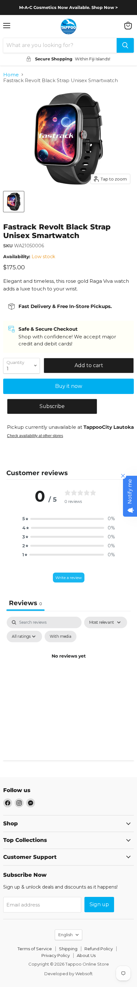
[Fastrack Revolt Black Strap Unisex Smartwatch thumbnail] (14, 201)
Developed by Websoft (68, 973)
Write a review (68, 577)
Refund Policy (98, 948)
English (65, 934)
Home (11, 74)
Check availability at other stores (35, 436)
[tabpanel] (68, 670)
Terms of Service (35, 948)
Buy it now (68, 386)
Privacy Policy (55, 955)
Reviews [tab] (25, 603)
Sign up (99, 904)
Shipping (68, 948)
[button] (68, 518)
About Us (86, 955)
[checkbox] (60, 636)
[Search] (125, 45)
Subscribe (52, 406)
